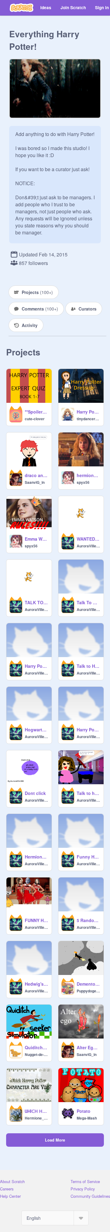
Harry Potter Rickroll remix (88, 729)
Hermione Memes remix (36, 857)
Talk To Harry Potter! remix (88, 602)
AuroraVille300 (88, 546)
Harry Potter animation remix (36, 666)
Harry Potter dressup (88, 412)
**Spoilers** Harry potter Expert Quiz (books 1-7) (36, 412)
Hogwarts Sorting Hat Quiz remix (36, 729)
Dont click (35, 793)
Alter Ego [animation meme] (88, 1047)
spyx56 (83, 482)
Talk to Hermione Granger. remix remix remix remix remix (88, 666)
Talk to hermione (88, 793)
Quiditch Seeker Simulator (36, 1047)
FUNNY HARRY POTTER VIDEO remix (36, 920)
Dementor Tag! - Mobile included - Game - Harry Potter (88, 984)
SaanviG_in (35, 482)
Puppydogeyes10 (88, 991)
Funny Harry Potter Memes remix (88, 857)
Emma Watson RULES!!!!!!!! (36, 539)
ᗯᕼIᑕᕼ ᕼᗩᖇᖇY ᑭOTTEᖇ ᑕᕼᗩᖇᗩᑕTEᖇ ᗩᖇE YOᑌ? (36, 1111)
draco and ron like (36, 475)
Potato (83, 1111)
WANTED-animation (88, 539)
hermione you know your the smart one (88, 475)
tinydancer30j (88, 418)
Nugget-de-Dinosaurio (36, 1054)
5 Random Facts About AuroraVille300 (88, 920)
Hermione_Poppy (36, 1118)
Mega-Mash (87, 1118)
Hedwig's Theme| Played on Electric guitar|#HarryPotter (36, 984)
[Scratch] (21, 7)
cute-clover (35, 418)
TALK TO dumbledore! (36, 602)
